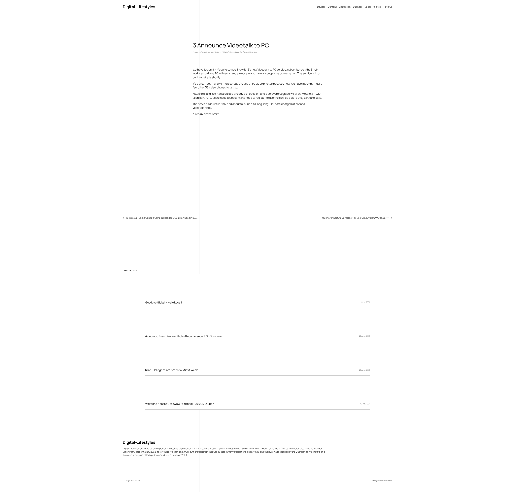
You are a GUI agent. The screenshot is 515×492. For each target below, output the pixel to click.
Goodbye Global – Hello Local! (163, 302)
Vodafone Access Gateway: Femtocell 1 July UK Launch (179, 403)
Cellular (230, 52)
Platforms (243, 52)
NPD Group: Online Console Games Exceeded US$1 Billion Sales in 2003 (162, 217)
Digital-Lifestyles (139, 6)
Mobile (236, 52)
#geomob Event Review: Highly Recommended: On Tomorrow (184, 336)
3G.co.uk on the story (206, 114)
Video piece (252, 52)
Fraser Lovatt (206, 52)
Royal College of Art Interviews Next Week (171, 369)
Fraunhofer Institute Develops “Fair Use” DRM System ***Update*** (355, 217)
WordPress (388, 480)
